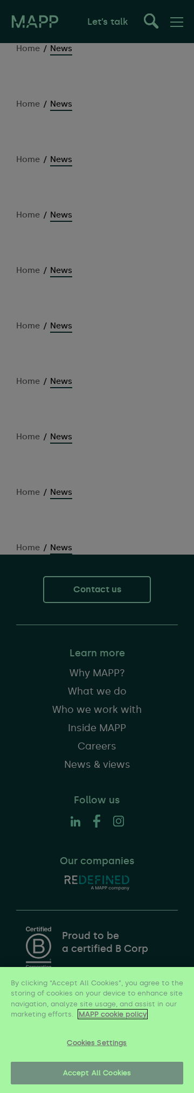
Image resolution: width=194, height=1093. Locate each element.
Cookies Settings (97, 1043)
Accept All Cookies (97, 1073)
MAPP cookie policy (113, 1014)
